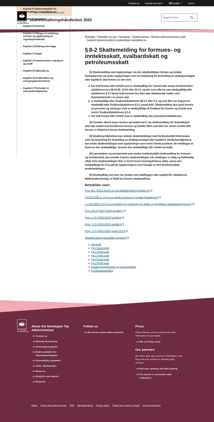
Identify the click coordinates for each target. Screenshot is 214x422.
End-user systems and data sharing (158, 368)
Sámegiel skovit (85, 405)
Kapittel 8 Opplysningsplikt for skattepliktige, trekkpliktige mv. (117, 40)
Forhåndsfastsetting (102, 270)
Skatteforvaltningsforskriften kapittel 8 (105, 238)
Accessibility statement (48, 360)
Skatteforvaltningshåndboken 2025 (48, 13)
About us (40, 371)
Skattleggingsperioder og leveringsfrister (113, 267)
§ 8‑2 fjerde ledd (100, 259)
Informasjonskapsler (46, 346)
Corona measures (152, 405)
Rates (34, 405)
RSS (72, 405)
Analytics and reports (47, 376)
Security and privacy (46, 341)
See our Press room (149, 341)
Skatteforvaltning (140, 36)
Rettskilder (90, 36)
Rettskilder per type (107, 36)
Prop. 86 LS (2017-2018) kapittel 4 (104, 211)
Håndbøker (124, 36)
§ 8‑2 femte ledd (100, 263)
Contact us (134, 3)
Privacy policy (102, 405)
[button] (175, 3)
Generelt (96, 244)
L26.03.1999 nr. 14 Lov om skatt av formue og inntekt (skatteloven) (121, 197)
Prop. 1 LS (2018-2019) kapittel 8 (103, 217)
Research (41, 381)
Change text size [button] (153, 3)
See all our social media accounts (105, 332)
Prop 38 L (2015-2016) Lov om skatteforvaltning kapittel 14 (117, 190)
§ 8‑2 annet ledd (100, 252)
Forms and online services (53, 405)
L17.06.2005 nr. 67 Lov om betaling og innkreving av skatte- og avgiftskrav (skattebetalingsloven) (138, 204)
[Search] (192, 18)
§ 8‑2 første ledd (100, 248)
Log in (191, 3)
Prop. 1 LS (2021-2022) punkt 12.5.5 (105, 231)
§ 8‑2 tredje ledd (100, 255)
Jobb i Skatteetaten (46, 366)
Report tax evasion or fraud (126, 405)
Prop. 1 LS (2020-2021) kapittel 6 (103, 224)
